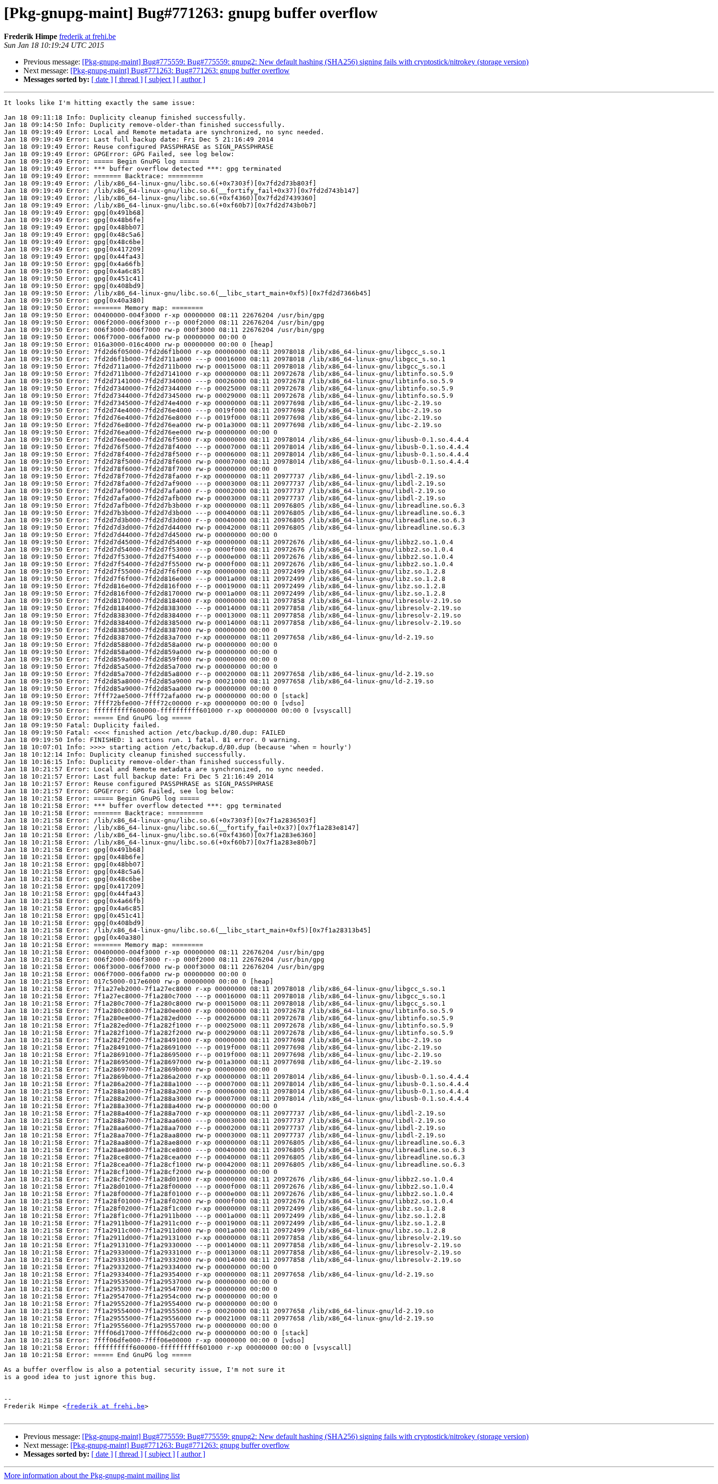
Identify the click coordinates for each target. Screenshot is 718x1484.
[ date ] (102, 79)
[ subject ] (160, 79)
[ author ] (191, 79)
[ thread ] (129, 79)
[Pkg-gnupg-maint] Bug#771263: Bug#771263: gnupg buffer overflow (180, 70)
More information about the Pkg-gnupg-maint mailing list (92, 1475)
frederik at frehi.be (87, 36)
